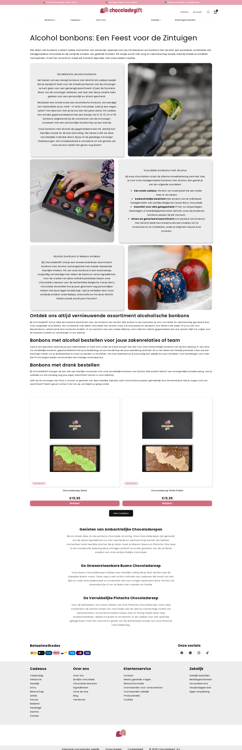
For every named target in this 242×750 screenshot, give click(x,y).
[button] (208, 12)
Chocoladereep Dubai (75, 490)
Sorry (33, 687)
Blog (75, 695)
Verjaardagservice (200, 687)
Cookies (128, 699)
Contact (184, 12)
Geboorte (36, 679)
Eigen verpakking (199, 691)
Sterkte (34, 711)
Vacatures (79, 699)
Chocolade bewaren (85, 683)
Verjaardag (36, 675)
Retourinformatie (134, 683)
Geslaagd (35, 707)
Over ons (78, 675)
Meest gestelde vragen (137, 679)
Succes (34, 699)
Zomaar (34, 715)
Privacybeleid (132, 695)
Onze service (80, 691)
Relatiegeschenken (200, 679)
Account (197, 12)
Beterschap (37, 691)
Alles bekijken (121, 513)
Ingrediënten (80, 687)
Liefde (33, 695)
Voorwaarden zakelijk (136, 691)
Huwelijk (34, 683)
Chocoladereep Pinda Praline (167, 490)
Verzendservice (198, 683)
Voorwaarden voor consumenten (143, 687)
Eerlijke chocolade (84, 679)
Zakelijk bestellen (199, 675)
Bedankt (35, 703)
